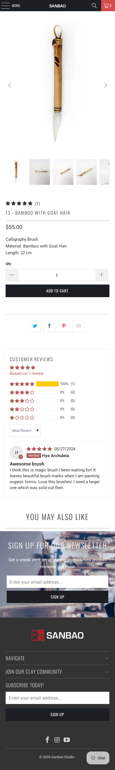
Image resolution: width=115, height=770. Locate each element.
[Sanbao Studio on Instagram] (57, 740)
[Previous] (9, 85)
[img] (40, 449)
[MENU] (2, 5)
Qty (8, 264)
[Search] (94, 5)
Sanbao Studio (63, 757)
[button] (22, 383)
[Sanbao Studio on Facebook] (47, 740)
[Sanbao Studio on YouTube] (67, 740)
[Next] (105, 85)
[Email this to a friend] (79, 326)
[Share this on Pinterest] (64, 326)
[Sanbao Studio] (57, 5)
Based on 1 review (27, 373)
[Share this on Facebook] (49, 326)
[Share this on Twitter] (35, 326)
